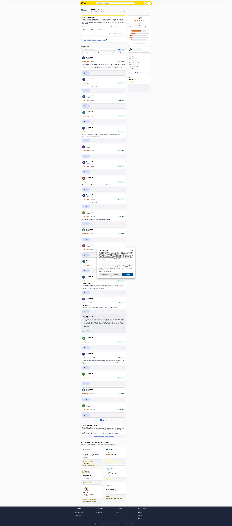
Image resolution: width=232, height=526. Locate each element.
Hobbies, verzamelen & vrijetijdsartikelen (90, 465)
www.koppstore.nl (135, 62)
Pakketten (140, 513)
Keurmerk (76, 510)
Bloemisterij (91, 461)
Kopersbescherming (79, 512)
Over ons (118, 510)
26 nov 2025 (92, 280)
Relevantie (122, 49)
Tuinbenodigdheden (86, 463)
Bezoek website (138, 72)
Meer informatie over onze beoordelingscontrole (104, 436)
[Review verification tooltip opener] (102, 9)
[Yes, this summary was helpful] (122, 33)
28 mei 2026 (92, 249)
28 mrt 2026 (92, 393)
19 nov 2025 (92, 357)
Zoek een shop (99, 512)
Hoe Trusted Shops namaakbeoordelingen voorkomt (95, 40)
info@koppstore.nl (135, 64)
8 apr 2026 (92, 377)
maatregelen (87, 428)
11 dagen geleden (86, 317)
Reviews (76, 513)
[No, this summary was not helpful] (124, 33)
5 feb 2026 (92, 61)
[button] (145, 3)
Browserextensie (78, 515)
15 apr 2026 (92, 216)
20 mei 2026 (92, 199)
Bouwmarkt (132, 82)
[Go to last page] (112, 420)
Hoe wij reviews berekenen (139, 43)
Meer (133, 68)
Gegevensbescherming (90, 524)
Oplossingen (140, 512)
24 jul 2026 (92, 166)
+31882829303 (134, 60)
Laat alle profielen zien (138, 90)
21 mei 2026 (92, 233)
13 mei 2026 (92, 131)
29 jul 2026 (92, 150)
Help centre (98, 510)
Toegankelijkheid (110, 524)
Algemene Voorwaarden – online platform (124, 524)
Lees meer (113, 444)
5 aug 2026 (92, 83)
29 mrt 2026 (92, 409)
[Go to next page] (109, 420)
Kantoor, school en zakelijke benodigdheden (114, 498)
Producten (140, 510)
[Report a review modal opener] (123, 73)
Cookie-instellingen (101, 524)
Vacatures (119, 513)
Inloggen (139, 518)
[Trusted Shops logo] (83, 3)
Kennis (139, 516)
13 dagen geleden (93, 302)
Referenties (140, 515)
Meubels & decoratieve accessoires (89, 501)
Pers (118, 512)
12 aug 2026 (92, 100)
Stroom (90, 482)
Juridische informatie (79, 524)
